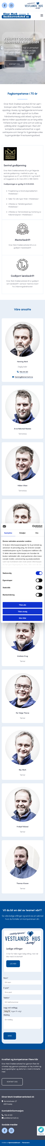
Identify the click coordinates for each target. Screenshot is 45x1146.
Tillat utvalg (22, 611)
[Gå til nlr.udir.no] (22, 265)
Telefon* (6, 998)
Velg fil (7, 1011)
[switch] (39, 580)
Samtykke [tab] (8, 533)
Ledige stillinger (14, 948)
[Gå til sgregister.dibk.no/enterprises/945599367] (22, 153)
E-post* (6, 988)
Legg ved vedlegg (10, 1008)
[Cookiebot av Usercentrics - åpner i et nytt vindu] (32, 526)
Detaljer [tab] (22, 533)
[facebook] (4, 5)
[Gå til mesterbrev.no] (22, 229)
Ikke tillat (22, 618)
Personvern (26, 1142)
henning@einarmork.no (24, 377)
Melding (6, 1015)
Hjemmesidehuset (14, 1142)
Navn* (5, 978)
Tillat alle (22, 605)
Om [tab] (36, 533)
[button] (14, 64)
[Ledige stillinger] (22, 937)
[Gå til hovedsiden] (17, 15)
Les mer (13, 964)
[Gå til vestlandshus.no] (33, 5)
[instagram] (11, 5)
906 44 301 (24, 372)
